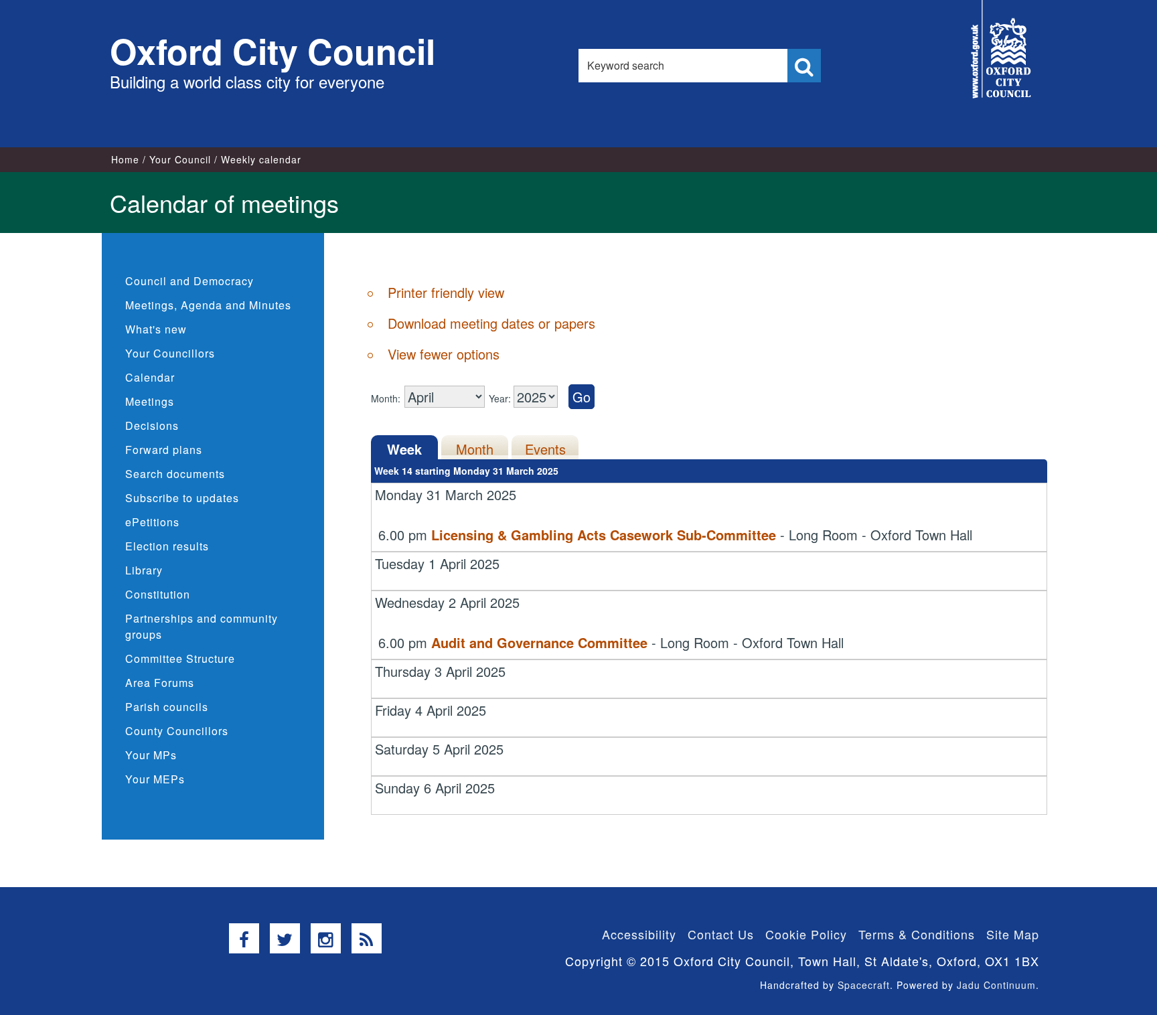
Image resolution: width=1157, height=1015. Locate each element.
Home (125, 159)
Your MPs (151, 755)
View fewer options (443, 354)
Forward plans (163, 449)
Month (474, 449)
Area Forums (159, 682)
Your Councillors (170, 353)
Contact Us (721, 934)
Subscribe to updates (182, 497)
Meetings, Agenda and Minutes (208, 305)
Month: (385, 398)
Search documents (175, 473)
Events (545, 449)
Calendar (150, 377)
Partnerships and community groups (201, 626)
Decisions (152, 425)
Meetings (149, 401)
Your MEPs (155, 779)
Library (144, 570)
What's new (156, 329)
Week (404, 449)
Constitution (157, 594)
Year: (501, 398)
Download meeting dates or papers (491, 323)
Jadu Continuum (996, 985)
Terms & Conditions (916, 934)
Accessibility (639, 934)
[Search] (804, 65)
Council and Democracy (189, 281)
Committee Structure (180, 658)
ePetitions (152, 522)
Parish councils (166, 706)
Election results (167, 546)
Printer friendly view (446, 292)
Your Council (180, 159)
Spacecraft (864, 985)
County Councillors (176, 730)
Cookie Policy (806, 934)
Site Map (1012, 934)
